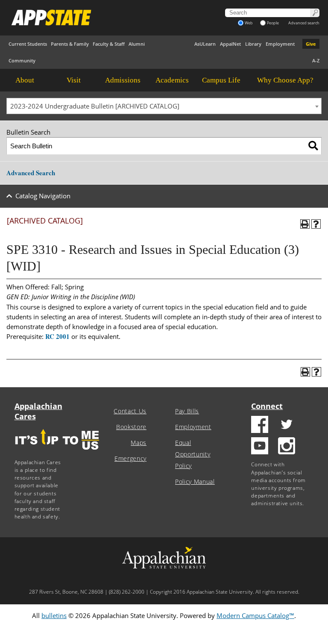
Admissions (123, 80)
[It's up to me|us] (57, 452)
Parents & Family (70, 44)
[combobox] (164, 106)
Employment (280, 44)
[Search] (313, 146)
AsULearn (205, 44)
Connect (267, 406)
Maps (138, 443)
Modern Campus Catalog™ (255, 615)
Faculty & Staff (109, 44)
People (273, 23)
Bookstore (131, 427)
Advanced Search (30, 172)
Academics (172, 80)
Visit (74, 80)
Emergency (130, 458)
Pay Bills (187, 411)
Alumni (137, 44)
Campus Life (221, 80)
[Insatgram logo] (286, 446)
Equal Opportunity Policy (192, 454)
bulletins (54, 615)
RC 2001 (57, 336)
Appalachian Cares (38, 411)
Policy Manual (195, 482)
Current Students (28, 44)
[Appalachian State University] (107, 17)
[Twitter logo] (286, 425)
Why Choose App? (285, 80)
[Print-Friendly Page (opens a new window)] (305, 224)
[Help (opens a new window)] (316, 224)
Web (249, 23)
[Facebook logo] (259, 425)
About (24, 80)
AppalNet (230, 44)
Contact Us (130, 411)
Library (253, 44)
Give (311, 44)
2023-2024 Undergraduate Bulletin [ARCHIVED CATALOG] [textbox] (94, 106)
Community (22, 60)
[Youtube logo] (259, 446)
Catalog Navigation (42, 195)
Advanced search (303, 23)
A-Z (315, 60)
